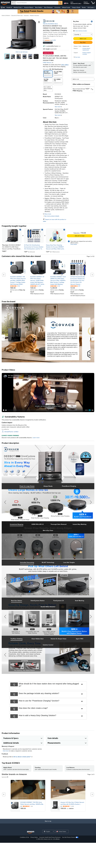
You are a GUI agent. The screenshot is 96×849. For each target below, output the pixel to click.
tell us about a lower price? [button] (22, 756)
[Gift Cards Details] (94, 7)
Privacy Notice (34, 837)
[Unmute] (92, 410)
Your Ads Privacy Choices (68, 837)
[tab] (27, 486)
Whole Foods (66, 7)
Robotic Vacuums (34, 15)
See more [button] (58, 106)
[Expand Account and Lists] (81, 3)
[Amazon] (5, 2)
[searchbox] (37, 3)
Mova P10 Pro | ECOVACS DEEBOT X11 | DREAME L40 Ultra (25, 377)
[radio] (7, 56)
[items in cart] (93, 2)
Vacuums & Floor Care (17, 15)
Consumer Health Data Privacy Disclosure (50, 837)
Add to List (76, 79)
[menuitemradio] (90, 410)
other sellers (65, 64)
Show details (73, 244)
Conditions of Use (24, 837)
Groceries (57, 7)
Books (84, 7)
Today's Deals (76, 7)
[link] (33, 235)
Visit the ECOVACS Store (50, 23)
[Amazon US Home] (30, 832)
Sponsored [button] (4, 777)
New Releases (48, 7)
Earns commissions (15, 375)
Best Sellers (38, 7)
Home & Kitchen (6, 15)
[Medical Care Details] (22, 7)
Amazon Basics (28, 7)
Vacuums (26, 15)
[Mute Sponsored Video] (42, 797)
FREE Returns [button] (47, 62)
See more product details (51, 216)
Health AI (9, 7)
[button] (3, 7)
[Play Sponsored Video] (68, 790)
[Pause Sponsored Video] (42, 794)
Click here (6, 751)
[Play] (3, 410)
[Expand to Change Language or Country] (68, 3)
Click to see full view (22, 52)
